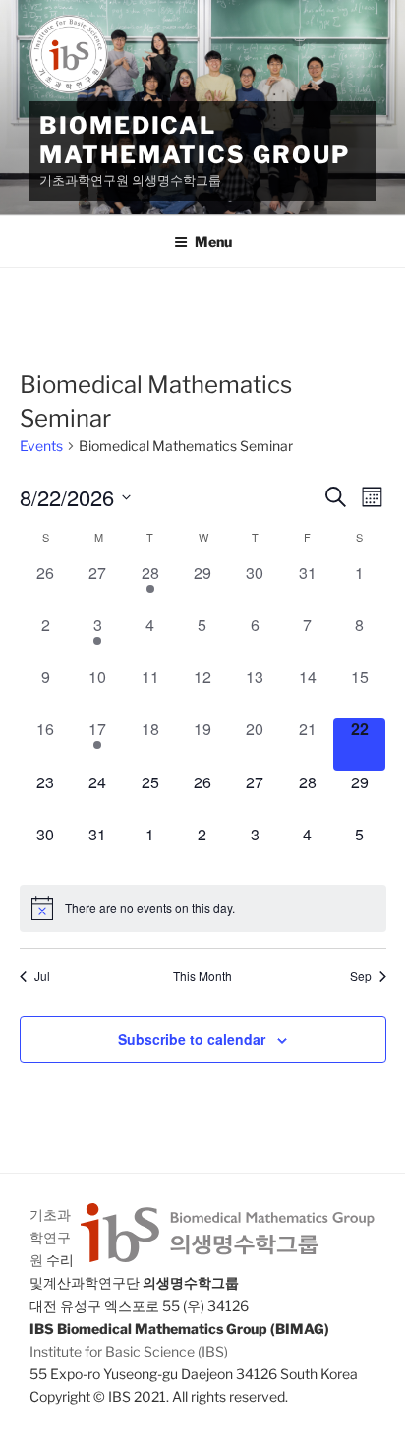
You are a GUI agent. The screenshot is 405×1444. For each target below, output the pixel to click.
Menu (213, 241)
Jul (42, 976)
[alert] (203, 908)
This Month (202, 976)
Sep (361, 976)
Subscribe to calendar (191, 1039)
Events (41, 445)
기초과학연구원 (50, 1237)
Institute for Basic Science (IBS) (128, 1351)
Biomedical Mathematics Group (194, 140)
